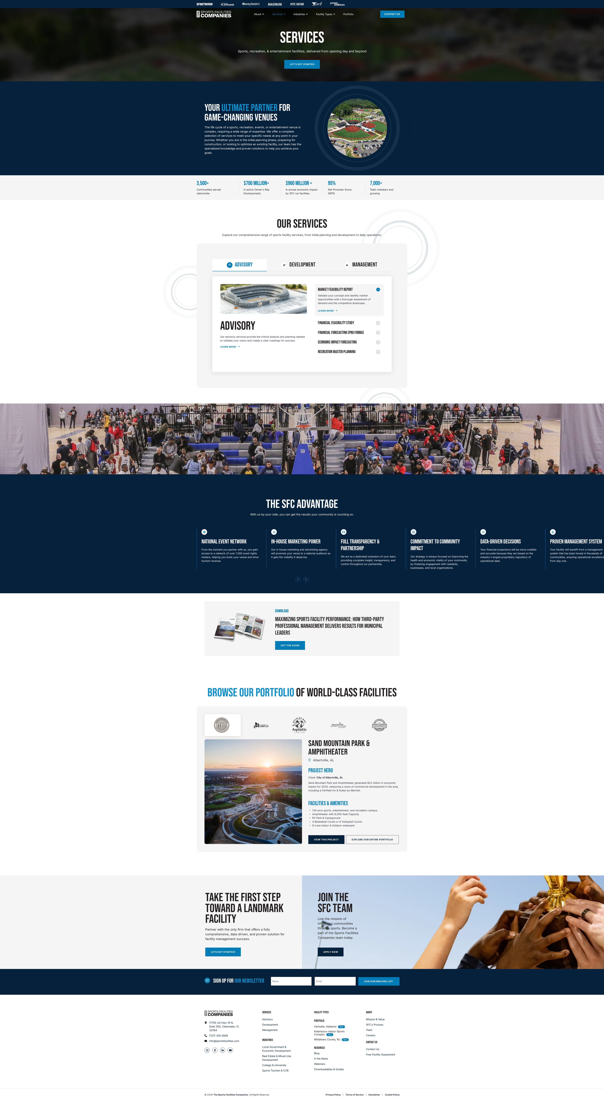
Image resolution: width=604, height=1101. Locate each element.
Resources (319, 1048)
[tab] (239, 265)
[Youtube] (230, 1050)
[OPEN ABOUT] (263, 14)
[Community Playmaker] (227, 4)
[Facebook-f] (215, 1050)
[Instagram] (207, 1050)
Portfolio (319, 1021)
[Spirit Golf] (317, 4)
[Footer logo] (218, 1013)
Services (266, 1012)
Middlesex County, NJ (327, 1039)
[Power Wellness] (337, 4)
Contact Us (371, 1042)
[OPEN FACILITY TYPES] (334, 14)
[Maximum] (275, 4)
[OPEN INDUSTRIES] (307, 14)
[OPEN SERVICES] (284, 14)
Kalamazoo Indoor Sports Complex (329, 1033)
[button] (298, 579)
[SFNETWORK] (205, 4)
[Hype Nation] (297, 4)
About (369, 1012)
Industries (267, 1040)
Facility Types (321, 1012)
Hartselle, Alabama (325, 1026)
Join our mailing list (379, 981)
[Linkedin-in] (222, 1050)
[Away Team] (250, 4)
